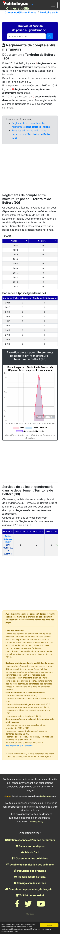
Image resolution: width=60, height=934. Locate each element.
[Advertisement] (30, 169)
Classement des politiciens (31, 858)
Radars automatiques (31, 846)
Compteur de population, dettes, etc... (31, 889)
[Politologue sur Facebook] (17, 906)
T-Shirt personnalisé (31, 895)
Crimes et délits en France (20, 12)
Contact (30, 914)
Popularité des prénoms (31, 870)
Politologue (45, 796)
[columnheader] (15, 241)
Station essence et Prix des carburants (31, 840)
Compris (49, 925)
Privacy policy (36, 821)
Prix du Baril (31, 852)
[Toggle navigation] (53, 5)
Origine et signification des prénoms (31, 864)
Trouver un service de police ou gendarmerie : (30, 28)
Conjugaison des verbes (31, 883)
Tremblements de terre (31, 876)
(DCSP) (8, 545)
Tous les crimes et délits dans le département (32, 134)
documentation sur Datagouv (19, 746)
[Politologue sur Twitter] (28, 906)
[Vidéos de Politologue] (41, 906)
